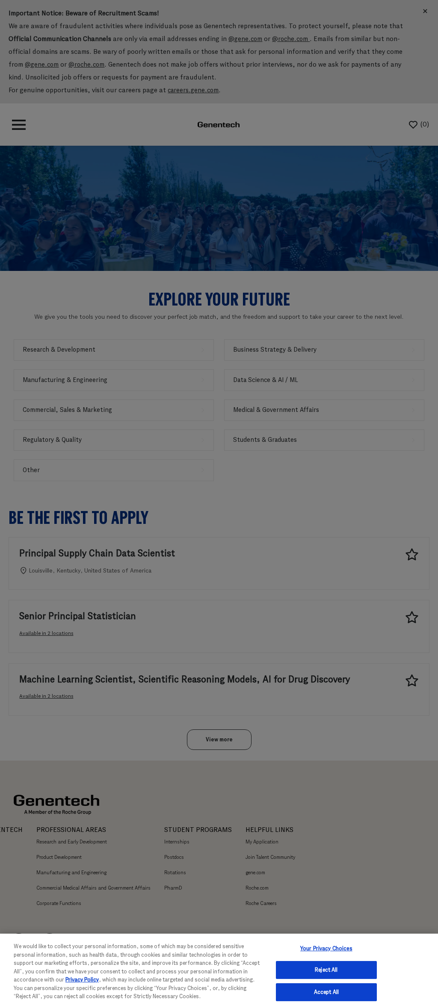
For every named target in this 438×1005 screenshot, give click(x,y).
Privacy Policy (82, 979)
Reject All (326, 970)
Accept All (326, 992)
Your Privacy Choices (326, 948)
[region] (219, 969)
